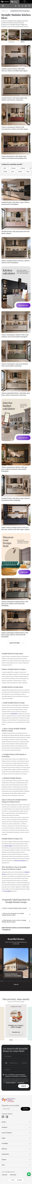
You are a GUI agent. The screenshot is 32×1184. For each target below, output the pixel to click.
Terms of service (13, 1174)
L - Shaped (12, 168)
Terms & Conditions (10, 1082)
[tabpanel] (16, 963)
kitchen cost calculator (20, 860)
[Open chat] (29, 1174)
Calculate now (23, 305)
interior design (7, 891)
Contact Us (6, 929)
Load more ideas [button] (14, 643)
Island (27, 171)
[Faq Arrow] (29, 908)
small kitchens (14, 713)
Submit (23, 1086)
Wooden (20, 171)
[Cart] (29, 6)
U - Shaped (22, 168)
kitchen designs (8, 845)
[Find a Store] (25, 6)
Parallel (5, 171)
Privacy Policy (21, 1082)
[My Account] (22, 6)
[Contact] (19, 6)
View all (16, 984)
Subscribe (25, 1108)
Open (12, 171)
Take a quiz (24, 572)
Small (4, 168)
